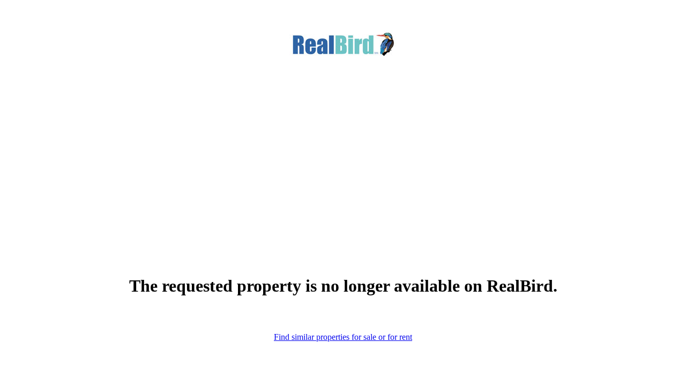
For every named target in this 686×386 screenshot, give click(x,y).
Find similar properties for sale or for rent (343, 337)
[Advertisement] (343, 150)
